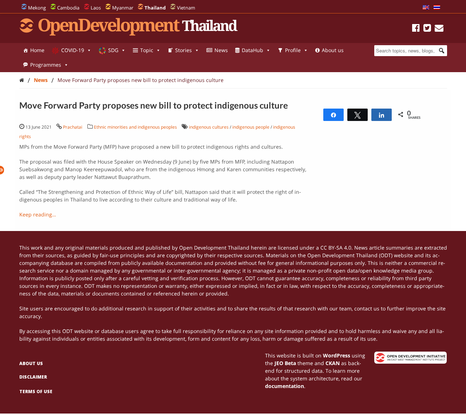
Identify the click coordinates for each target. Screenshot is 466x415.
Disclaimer (33, 377)
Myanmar (122, 7)
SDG (113, 50)
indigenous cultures (209, 127)
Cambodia (68, 7)
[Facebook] (416, 29)
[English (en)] (426, 7)
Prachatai (72, 127)
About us (333, 50)
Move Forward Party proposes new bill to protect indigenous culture (141, 80)
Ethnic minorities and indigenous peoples (135, 127)
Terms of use (35, 391)
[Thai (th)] (437, 7)
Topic (146, 50)
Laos (96, 7)
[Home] (21, 80)
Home (37, 50)
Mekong (37, 7)
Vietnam (186, 7)
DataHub (252, 50)
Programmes (45, 64)
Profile (293, 50)
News (221, 50)
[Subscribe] (439, 29)
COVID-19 (72, 50)
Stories (183, 50)
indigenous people (250, 127)
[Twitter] (427, 29)
